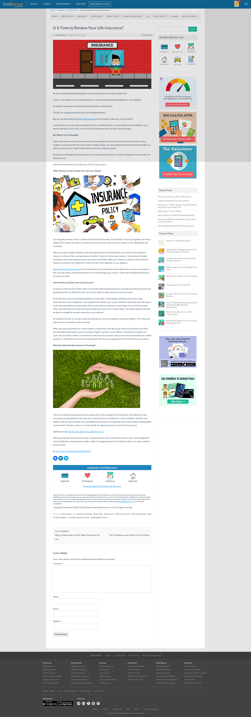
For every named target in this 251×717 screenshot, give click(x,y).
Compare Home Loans (51, 679)
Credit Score (110, 481)
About (95, 709)
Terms (136, 709)
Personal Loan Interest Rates (82, 683)
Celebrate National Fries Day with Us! (173, 201)
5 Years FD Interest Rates (165, 683)
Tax (59, 691)
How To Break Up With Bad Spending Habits (176, 215)
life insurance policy (139, 514)
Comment (58, 563)
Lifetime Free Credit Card (137, 676)
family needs (98, 514)
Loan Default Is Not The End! (178, 285)
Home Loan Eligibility (51, 683)
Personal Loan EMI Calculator (195, 673)
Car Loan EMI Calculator (193, 676)
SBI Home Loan (48, 666)
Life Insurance (66, 514)
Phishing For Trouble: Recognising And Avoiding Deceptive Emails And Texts (177, 206)
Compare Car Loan (106, 666)
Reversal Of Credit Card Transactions (181, 276)
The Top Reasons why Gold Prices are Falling (129, 535)
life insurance (109, 514)
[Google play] (50, 705)
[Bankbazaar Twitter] (78, 703)
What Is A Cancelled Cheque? (178, 241)
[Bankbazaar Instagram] (93, 703)
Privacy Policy (140, 713)
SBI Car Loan (104, 669)
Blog (128, 709)
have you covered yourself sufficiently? (73, 451)
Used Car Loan (104, 683)
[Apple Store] (65, 705)
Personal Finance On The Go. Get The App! (102, 486)
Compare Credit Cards (136, 666)
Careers (105, 709)
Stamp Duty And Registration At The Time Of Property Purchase (181, 250)
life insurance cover (122, 514)
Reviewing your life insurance (66, 269)
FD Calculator (189, 679)
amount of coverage (84, 514)
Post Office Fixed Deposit (165, 676)
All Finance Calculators (193, 683)
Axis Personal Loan (78, 673)
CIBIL (52, 691)
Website (56, 621)
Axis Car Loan (104, 673)
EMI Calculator (190, 666)
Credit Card (64, 481)
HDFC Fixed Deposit (164, 669)
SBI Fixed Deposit (162, 666)
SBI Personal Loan (78, 666)
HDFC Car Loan (105, 676)
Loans (107, 655)
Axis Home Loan (49, 673)
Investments (134, 655)
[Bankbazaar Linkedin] (83, 703)
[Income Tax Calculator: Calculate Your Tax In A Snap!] (178, 179)
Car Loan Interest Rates (108, 679)
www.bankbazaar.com (125, 501)
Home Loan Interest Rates (52, 676)
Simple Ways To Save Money (170, 211)
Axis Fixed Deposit (163, 673)
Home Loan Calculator (192, 669)
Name (56, 596)
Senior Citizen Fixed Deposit (166, 679)
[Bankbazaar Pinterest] (98, 703)
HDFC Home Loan (50, 669)
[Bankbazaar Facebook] (88, 703)
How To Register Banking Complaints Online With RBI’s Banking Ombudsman (181, 304)
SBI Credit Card (133, 673)
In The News (99, 691)
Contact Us (117, 709)
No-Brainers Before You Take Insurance (85, 431)
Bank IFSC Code (70, 691)
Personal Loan (87, 481)
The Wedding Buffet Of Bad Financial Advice (176, 226)
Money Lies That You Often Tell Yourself (174, 196)
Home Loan (133, 481)
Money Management (152, 655)
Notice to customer (151, 709)
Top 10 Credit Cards (135, 679)
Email (56, 609)
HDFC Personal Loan (79, 669)
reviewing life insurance (99, 517)
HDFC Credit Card (135, 669)
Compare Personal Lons (80, 676)
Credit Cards (119, 655)
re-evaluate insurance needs (78, 517)
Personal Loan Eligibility (80, 679)
